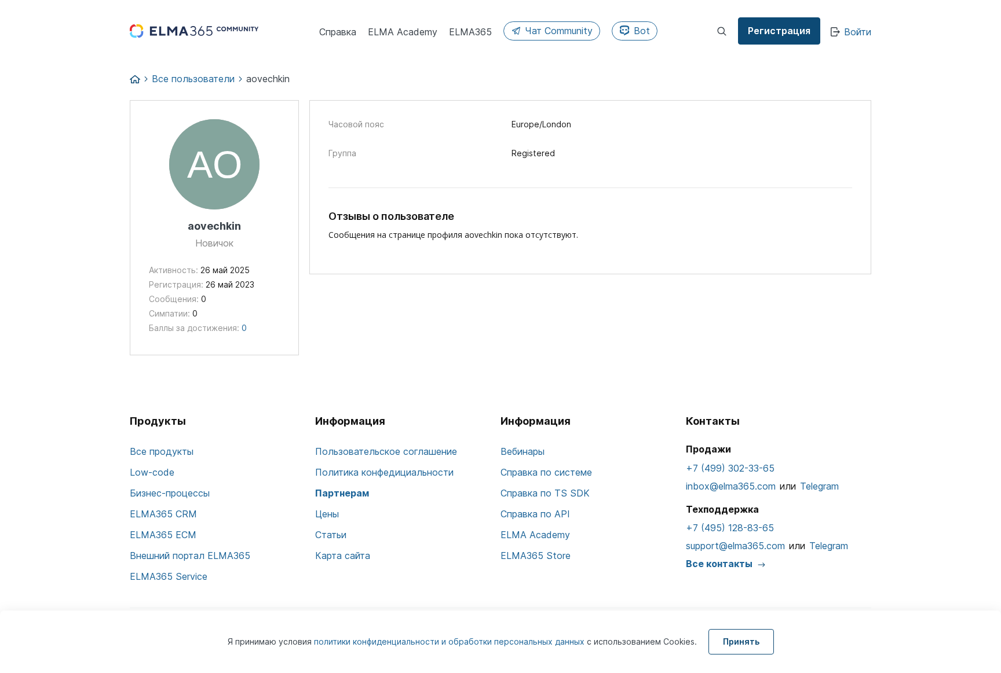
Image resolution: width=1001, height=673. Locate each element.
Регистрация (779, 30)
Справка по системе (546, 472)
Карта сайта (342, 555)
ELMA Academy (535, 534)
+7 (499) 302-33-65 (730, 468)
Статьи (330, 534)
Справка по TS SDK (545, 493)
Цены (327, 514)
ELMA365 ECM (163, 534)
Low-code (152, 472)
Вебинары (522, 451)
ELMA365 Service (168, 576)
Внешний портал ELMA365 (190, 555)
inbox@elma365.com (731, 486)
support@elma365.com (735, 545)
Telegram (819, 486)
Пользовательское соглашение (386, 451)
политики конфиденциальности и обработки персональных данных (450, 641)
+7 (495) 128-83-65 (730, 528)
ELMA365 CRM (163, 514)
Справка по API (535, 514)
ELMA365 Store (535, 555)
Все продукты (161, 451)
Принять (741, 641)
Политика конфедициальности (384, 472)
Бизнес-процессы (170, 493)
